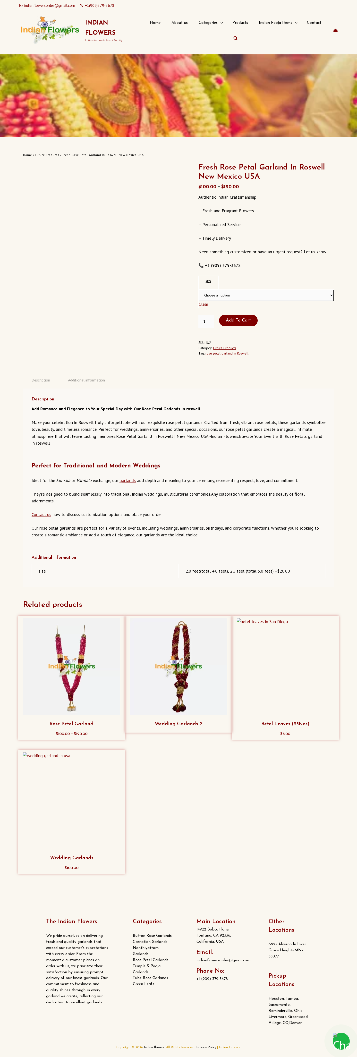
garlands (127, 480)
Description (41, 380)
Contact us (41, 514)
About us (179, 23)
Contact (314, 23)
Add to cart (238, 320)
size (208, 281)
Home (155, 23)
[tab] (41, 380)
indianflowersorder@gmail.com (49, 5)
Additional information (86, 380)
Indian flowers (154, 1047)
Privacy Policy (206, 1047)
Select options (73, 735)
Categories (208, 23)
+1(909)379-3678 (99, 5)
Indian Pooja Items (275, 23)
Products (240, 23)
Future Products (47, 155)
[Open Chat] (341, 1041)
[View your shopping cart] (335, 30)
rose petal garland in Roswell (226, 353)
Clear (203, 304)
